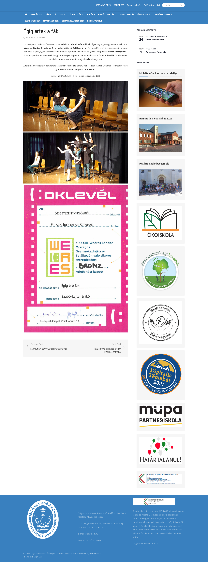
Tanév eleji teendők (155, 39)
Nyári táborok (50, 21)
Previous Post (48, 346)
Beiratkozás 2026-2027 (73, 21)
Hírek (48, 14)
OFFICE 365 (118, 5)
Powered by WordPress (89, 553)
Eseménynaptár (106, 14)
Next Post (108, 348)
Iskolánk (35, 14)
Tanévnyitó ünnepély (156, 52)
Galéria (91, 14)
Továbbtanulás (125, 14)
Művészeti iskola (163, 14)
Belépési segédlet (152, 5)
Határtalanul (94, 21)
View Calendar (143, 62)
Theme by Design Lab (32, 556)
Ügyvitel (58, 14)
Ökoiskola (142, 14)
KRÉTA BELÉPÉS (103, 5)
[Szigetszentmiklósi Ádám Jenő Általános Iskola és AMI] (26, 14)
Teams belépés (134, 5)
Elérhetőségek (32, 21)
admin (42, 37)
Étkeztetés (75, 14)
